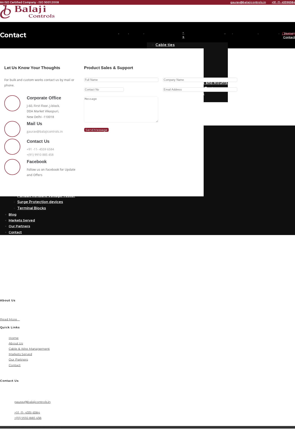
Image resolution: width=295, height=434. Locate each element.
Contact (15, 365)
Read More (10, 319)
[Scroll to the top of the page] (1, 431)
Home (14, 338)
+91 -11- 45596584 (283, 2)
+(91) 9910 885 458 (40, 155)
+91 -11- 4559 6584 (40, 149)
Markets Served (20, 354)
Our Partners (18, 359)
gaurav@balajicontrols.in (248, 2)
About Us (16, 343)
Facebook (37, 161)
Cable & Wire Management (29, 349)
